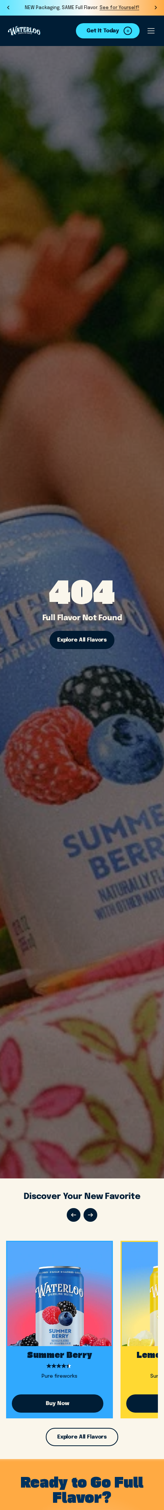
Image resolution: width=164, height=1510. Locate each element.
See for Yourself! (119, 8)
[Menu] (151, 31)
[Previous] (73, 1215)
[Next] (90, 1215)
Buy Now (57, 1403)
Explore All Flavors (82, 640)
